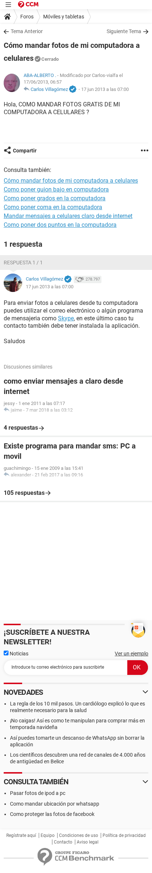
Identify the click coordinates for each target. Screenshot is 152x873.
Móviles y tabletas (63, 17)
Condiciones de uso (78, 835)
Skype (66, 318)
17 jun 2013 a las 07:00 (105, 89)
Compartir (25, 151)
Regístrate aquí (21, 835)
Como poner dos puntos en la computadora (60, 224)
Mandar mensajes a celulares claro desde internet (68, 215)
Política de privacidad (124, 835)
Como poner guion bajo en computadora (56, 189)
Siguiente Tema (124, 31)
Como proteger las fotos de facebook (52, 814)
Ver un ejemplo (131, 653)
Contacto (63, 842)
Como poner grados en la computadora (55, 198)
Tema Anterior (27, 31)
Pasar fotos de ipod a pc (37, 793)
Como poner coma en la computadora (53, 207)
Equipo (48, 835)
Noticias (18, 653)
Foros (27, 17)
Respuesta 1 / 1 (23, 262)
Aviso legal (88, 842)
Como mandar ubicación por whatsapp (54, 804)
